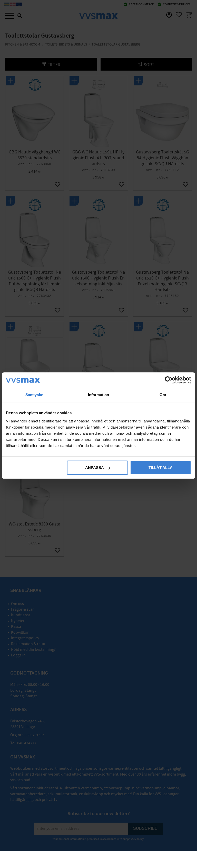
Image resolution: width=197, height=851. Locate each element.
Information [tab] (98, 395)
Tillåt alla (161, 467)
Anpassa (94, 467)
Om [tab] (163, 395)
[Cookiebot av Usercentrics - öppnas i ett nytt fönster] (168, 380)
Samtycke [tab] (34, 395)
